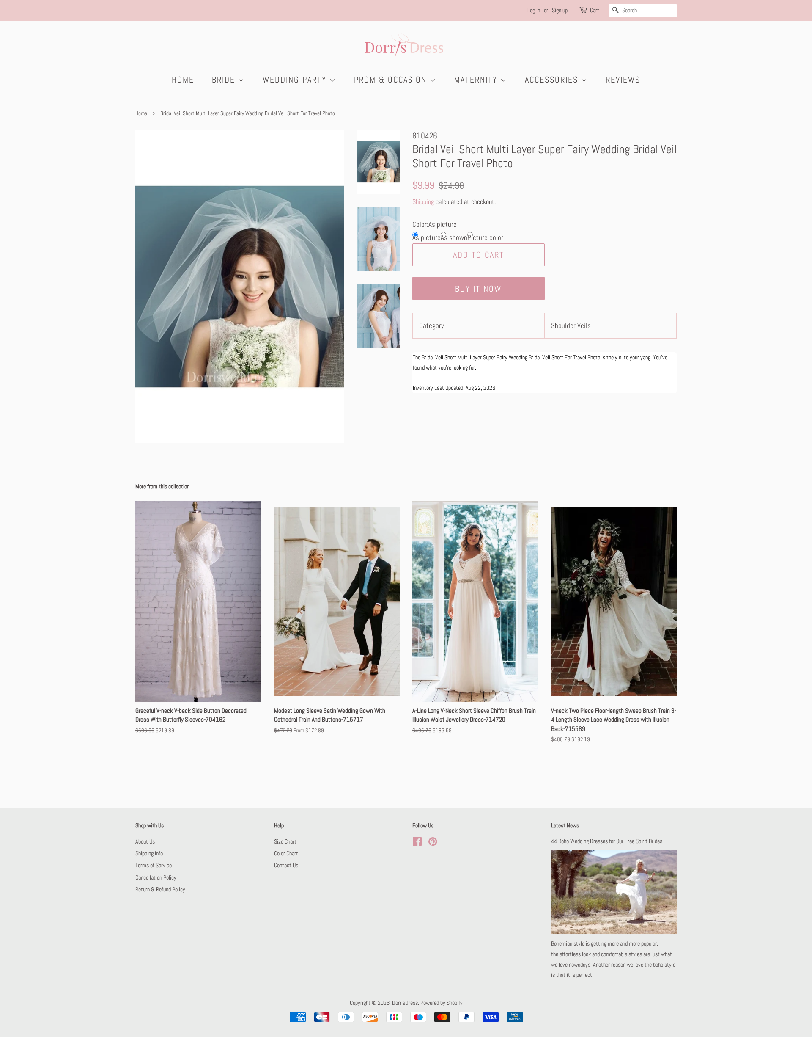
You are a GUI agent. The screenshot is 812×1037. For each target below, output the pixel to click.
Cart (594, 10)
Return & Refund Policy (160, 889)
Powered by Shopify (441, 1003)
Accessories (553, 79)
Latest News (565, 825)
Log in (533, 10)
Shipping (423, 201)
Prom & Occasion (392, 79)
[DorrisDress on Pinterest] (432, 843)
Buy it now (478, 288)
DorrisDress (405, 1003)
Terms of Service (153, 865)
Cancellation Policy (155, 877)
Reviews (623, 79)
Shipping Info (149, 853)
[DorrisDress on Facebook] (417, 843)
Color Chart (286, 853)
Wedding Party (296, 79)
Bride (225, 79)
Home (183, 79)
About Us (145, 841)
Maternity (477, 79)
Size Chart (285, 841)
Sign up (560, 10)
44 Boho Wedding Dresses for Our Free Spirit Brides (606, 841)
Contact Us (286, 865)
